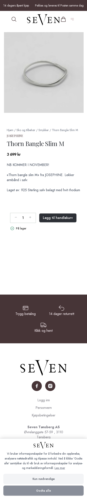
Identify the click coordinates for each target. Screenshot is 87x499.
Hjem (10, 130)
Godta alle (43, 490)
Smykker (43, 130)
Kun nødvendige (44, 479)
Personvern (43, 407)
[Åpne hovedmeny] (73, 20)
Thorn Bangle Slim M (65, 130)
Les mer (59, 468)
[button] (43, 72)
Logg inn (43, 400)
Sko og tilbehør (25, 130)
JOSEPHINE (15, 136)
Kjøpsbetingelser (43, 415)
